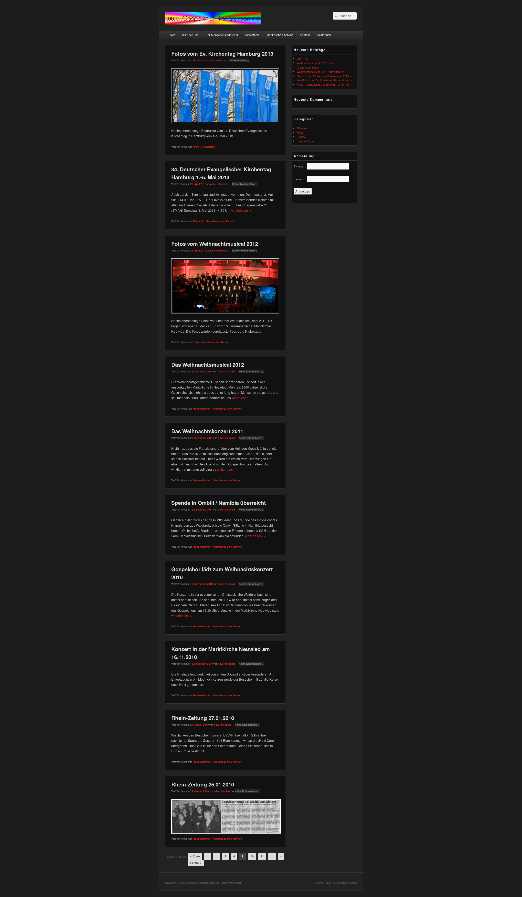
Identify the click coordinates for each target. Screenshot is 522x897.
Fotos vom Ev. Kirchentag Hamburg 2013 (222, 53)
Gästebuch (324, 35)
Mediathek (252, 35)
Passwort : (300, 179)
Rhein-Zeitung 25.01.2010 (202, 784)
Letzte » (195, 863)
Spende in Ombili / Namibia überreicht (218, 502)
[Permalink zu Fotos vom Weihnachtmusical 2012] (225, 315)
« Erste (195, 856)
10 (252, 856)
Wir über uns (190, 35)
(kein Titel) (303, 59)
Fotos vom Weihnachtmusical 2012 (214, 243)
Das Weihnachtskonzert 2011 (207, 431)
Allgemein (198, 221)
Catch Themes (348, 883)
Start (172, 35)
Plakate (301, 137)
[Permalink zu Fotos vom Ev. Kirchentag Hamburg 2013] (225, 125)
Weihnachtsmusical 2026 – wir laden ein (320, 72)
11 (262, 856)
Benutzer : (300, 166)
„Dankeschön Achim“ (279, 35)
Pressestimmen (201, 408)
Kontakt (305, 35)
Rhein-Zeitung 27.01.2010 (202, 718)
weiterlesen (241, 210)
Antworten (208, 146)
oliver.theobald (217, 60)
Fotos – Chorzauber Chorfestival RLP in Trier (323, 84)
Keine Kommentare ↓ (244, 184)
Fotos (195, 146)
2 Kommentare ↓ (239, 60)
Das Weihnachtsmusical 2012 (207, 364)
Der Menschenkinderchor (222, 35)
